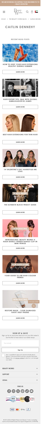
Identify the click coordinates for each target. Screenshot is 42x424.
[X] (18, 391)
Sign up (20, 350)
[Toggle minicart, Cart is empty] (32, 12)
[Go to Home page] (18, 12)
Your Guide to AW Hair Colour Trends (20, 276)
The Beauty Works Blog (18, 19)
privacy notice (19, 358)
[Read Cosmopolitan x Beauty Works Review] (20, 399)
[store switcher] (36, 12)
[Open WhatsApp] (34, 306)
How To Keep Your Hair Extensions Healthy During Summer (20, 65)
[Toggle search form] (27, 12)
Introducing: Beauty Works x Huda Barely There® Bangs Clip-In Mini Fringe (20, 241)
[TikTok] (27, 391)
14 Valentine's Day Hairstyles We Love (20, 170)
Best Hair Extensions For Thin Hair (20, 134)
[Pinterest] (22, 391)
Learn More (20, 72)
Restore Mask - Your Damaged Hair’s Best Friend (20, 311)
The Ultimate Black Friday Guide (20, 205)
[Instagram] (13, 391)
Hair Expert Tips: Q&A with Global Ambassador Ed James (20, 100)
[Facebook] (9, 391)
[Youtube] (31, 391)
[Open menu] (4, 11)
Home (3, 19)
